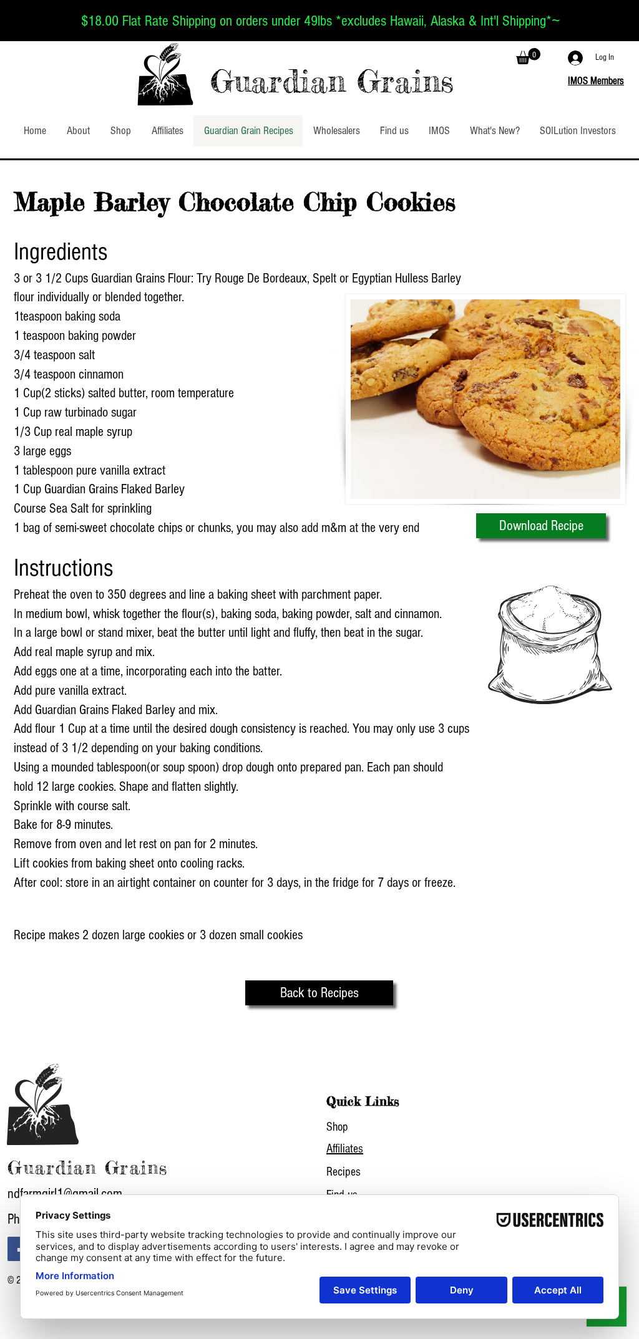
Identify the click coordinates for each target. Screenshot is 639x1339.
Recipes (343, 1172)
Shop (337, 1127)
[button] (528, 56)
